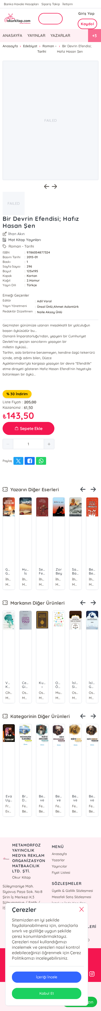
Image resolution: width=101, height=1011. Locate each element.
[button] (8, 444)
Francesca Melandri (8, 806)
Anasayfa (59, 854)
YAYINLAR (36, 35)
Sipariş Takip (50, 4)
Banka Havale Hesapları (21, 4)
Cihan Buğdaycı (8, 693)
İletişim (67, 4)
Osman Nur (25, 693)
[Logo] (17, 18)
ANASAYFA (12, 35)
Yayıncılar (59, 866)
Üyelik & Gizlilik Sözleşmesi (72, 891)
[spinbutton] (28, 444)
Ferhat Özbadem (25, 806)
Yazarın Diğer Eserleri (33, 490)
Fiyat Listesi (61, 872)
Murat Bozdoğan (58, 693)
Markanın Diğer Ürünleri (36, 603)
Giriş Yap (86, 13)
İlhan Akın (16, 234)
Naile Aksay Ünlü (49, 312)
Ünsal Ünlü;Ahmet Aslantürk (58, 307)
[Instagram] (92, 974)
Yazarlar (58, 860)
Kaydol (87, 24)
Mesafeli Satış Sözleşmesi (71, 897)
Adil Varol (44, 301)
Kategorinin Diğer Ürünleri (39, 716)
